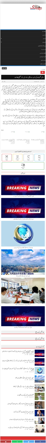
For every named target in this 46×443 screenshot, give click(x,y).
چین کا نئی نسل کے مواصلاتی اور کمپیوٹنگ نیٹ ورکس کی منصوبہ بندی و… (23, 247)
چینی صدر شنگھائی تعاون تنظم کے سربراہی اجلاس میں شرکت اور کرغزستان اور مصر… (23, 196)
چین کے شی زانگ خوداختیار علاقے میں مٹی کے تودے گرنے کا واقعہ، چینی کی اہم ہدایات (18, 360)
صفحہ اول (44, 31)
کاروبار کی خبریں (43, 57)
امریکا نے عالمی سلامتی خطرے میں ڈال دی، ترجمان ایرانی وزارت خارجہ (21, 419)
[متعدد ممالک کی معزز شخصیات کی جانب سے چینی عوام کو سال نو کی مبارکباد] (37, 135)
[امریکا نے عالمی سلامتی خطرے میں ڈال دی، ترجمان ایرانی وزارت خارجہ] (40, 420)
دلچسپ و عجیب (43, 64)
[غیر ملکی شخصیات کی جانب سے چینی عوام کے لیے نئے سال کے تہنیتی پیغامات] (8, 135)
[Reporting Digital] (36, 7)
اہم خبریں (44, 35)
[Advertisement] (23, 20)
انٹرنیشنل (44, 42)
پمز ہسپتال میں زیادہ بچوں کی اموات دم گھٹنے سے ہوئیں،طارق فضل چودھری (21, 403)
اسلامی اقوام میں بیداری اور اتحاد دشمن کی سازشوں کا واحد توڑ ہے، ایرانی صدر (21, 427)
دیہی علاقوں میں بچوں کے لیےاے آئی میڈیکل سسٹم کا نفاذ (23, 304)
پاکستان (44, 39)
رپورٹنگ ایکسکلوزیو (42, 46)
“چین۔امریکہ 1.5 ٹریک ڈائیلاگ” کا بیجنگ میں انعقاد (24, 377)
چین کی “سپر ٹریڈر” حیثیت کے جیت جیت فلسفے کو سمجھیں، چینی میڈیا (23, 327)
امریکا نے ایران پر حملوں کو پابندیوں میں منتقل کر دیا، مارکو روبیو (24, 411)
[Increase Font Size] (5, 81)
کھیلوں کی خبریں (43, 53)
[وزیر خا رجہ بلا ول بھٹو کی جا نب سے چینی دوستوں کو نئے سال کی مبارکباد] (23, 135)
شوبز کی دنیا (43, 49)
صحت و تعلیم (43, 60)
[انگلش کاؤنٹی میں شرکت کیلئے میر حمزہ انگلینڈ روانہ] (40, 396)
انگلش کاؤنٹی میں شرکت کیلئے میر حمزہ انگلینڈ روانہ (25, 395)
